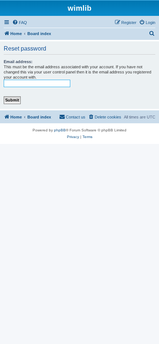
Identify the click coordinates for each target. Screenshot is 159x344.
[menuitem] (19, 22)
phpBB (60, 130)
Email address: (18, 61)
